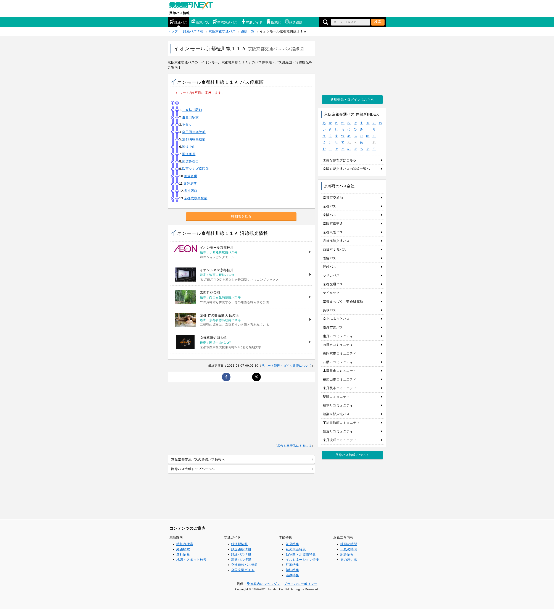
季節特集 (285, 537)
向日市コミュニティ (338, 344)
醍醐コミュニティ (336, 396)
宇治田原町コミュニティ (341, 422)
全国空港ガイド (243, 570)
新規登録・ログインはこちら (352, 99)
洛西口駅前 (190, 117)
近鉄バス (329, 267)
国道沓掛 (190, 176)
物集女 (187, 124)
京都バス (329, 206)
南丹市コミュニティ (338, 336)
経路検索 (183, 549)
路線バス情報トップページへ (193, 469)
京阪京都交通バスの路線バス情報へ (198, 459)
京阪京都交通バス (222, 31)
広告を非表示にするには (294, 445)
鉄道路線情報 (241, 549)
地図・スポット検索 (191, 559)
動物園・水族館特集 (301, 554)
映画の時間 (348, 544)
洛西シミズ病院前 (195, 169)
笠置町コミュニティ (338, 431)
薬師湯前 (190, 183)
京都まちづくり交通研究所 (343, 301)
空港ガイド (254, 22)
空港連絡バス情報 (244, 565)
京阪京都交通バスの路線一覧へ (346, 169)
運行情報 (183, 554)
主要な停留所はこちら (339, 160)
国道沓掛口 (190, 161)
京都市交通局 (333, 197)
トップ (173, 31)
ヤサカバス (331, 275)
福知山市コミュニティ (339, 379)
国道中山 (188, 146)
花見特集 (292, 544)
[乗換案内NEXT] (193, 6)
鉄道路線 (296, 22)
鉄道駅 (276, 22)
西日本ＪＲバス (334, 249)
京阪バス (329, 215)
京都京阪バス (333, 232)
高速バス (202, 22)
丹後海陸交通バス (336, 241)
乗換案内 (176, 537)
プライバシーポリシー (300, 584)
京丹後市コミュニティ (339, 388)
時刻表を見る (241, 216)
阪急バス (329, 258)
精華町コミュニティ (338, 405)
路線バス (180, 22)
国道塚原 (188, 154)
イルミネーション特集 (302, 559)
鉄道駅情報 (239, 544)
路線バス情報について (352, 455)
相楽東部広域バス (336, 414)
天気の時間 (348, 549)
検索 (377, 22)
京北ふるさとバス (336, 319)
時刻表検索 (184, 544)
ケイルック (331, 293)
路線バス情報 (179, 13)
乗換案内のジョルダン (263, 584)
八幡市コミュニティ (338, 362)
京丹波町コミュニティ (339, 440)
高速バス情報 (241, 559)
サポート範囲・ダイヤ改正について (286, 365)
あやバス (329, 310)
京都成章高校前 (196, 198)
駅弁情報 (347, 554)
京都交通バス (333, 284)
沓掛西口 (190, 191)
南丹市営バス (333, 327)
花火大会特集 (296, 549)
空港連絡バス (227, 22)
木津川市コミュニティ (339, 370)
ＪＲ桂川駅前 (192, 110)
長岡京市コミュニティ (339, 353)
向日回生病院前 (194, 132)
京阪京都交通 (333, 223)
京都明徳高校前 (194, 139)
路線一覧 (247, 31)
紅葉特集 (292, 565)
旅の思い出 (348, 559)
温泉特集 (292, 575)
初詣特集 (292, 570)
